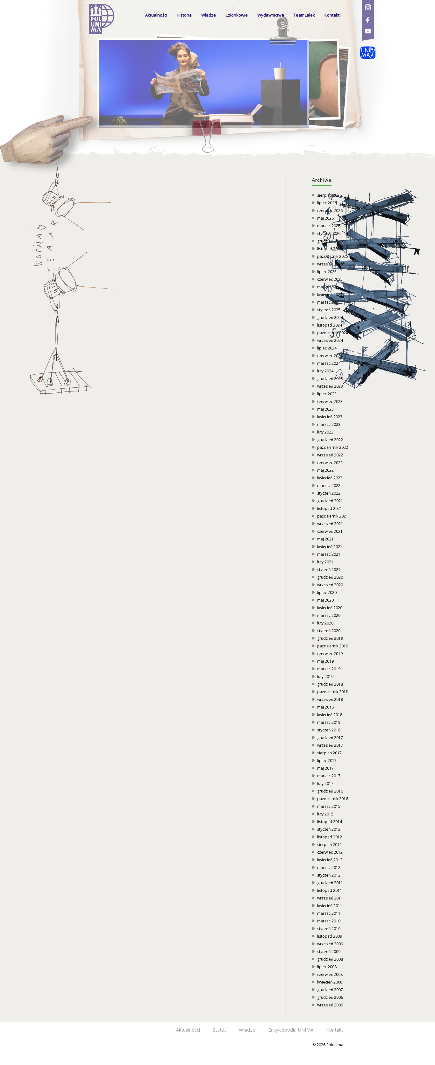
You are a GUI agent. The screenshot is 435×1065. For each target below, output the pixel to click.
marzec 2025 (328, 302)
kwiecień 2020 (329, 607)
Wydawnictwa (270, 15)
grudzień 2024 (330, 317)
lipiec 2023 (327, 394)
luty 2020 (325, 623)
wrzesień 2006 (330, 1005)
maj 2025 (325, 287)
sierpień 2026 (329, 195)
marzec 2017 (328, 776)
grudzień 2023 (330, 378)
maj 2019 (325, 661)
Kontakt (331, 15)
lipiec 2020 (327, 592)
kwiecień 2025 (329, 294)
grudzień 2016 (330, 791)
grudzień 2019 (330, 638)
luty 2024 (325, 371)
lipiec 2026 (327, 203)
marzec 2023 (328, 424)
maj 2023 (325, 409)
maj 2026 (325, 218)
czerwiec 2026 (330, 210)
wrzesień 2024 (330, 340)
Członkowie (236, 15)
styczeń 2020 (328, 630)
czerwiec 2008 (330, 974)
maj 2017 (325, 768)
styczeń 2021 (328, 569)
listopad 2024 (329, 325)
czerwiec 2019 (330, 653)
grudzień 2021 (330, 501)
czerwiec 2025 (330, 279)
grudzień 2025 (330, 241)
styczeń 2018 (328, 730)
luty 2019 (325, 676)
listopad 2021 (329, 508)
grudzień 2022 (330, 439)
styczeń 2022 (328, 493)
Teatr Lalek (304, 15)
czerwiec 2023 (330, 401)
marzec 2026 (328, 226)
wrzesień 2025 (330, 264)
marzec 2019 (328, 669)
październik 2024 (332, 332)
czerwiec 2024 (330, 355)
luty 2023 (325, 432)
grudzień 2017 (330, 737)
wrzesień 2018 (330, 699)
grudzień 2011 (330, 882)
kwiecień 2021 (329, 546)
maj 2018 (325, 707)
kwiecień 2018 (329, 714)
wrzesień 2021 (330, 523)
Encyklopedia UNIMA (290, 1029)
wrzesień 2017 (330, 745)
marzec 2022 (328, 485)
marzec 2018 (328, 722)
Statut (219, 1029)
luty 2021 (325, 562)
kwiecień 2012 (329, 860)
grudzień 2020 (330, 577)
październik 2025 (332, 256)
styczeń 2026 (328, 233)
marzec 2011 (328, 913)
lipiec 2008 (327, 967)
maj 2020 (325, 600)
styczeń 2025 (328, 310)
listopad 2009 (329, 936)
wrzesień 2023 (330, 386)
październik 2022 (332, 447)
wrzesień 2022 (330, 455)
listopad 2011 (329, 890)
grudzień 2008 (330, 959)
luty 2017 (325, 783)
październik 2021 (332, 516)
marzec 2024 (328, 363)
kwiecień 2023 (329, 417)
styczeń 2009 (328, 951)
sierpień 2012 (329, 844)
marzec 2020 (328, 615)
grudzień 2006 (330, 997)
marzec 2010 (328, 921)
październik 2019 (332, 646)
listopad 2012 (329, 837)
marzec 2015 (328, 806)
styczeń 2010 (328, 928)
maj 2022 (325, 470)
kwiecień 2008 (329, 982)
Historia (184, 15)
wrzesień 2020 (330, 585)
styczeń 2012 (328, 875)
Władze (208, 15)
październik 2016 (332, 798)
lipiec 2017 (327, 760)
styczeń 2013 (328, 829)
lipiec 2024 (327, 348)
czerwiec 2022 (330, 462)
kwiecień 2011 (329, 905)
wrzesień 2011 (330, 898)
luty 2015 (325, 814)
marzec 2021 (328, 554)
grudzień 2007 (330, 989)
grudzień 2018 (330, 684)
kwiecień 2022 (329, 478)
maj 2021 (325, 539)
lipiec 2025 (327, 271)
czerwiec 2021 (330, 531)
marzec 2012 (328, 867)
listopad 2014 (329, 821)
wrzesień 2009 (330, 944)
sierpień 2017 (329, 753)
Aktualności (156, 15)
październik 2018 (332, 692)
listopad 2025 (329, 248)
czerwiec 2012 (330, 852)
